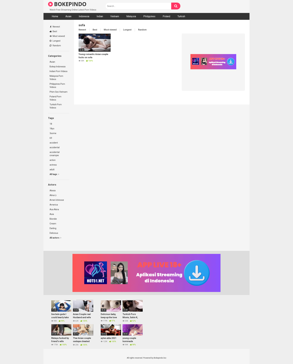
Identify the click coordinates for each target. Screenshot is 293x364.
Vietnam (114, 16)
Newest (56, 26)
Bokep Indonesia (57, 66)
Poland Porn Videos (55, 98)
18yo (52, 128)
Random (56, 45)
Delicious (54, 233)
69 (51, 138)
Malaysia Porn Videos (56, 77)
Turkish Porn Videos (56, 106)
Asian (68, 16)
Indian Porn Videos (58, 71)
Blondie (53, 219)
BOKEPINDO (70, 4)
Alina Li (53, 195)
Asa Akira (54, 209)
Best (54, 31)
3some (53, 133)
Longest (56, 41)
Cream (53, 223)
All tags (54, 174)
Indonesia (84, 16)
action (53, 160)
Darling (53, 228)
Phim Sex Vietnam (58, 92)
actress (53, 165)
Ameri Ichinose (57, 200)
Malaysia (131, 16)
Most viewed (58, 36)
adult (52, 169)
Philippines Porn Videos (57, 85)
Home (55, 16)
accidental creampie (55, 154)
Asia (52, 214)
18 (51, 124)
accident (54, 142)
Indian (100, 16)
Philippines (149, 16)
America (54, 204)
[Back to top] (283, 355)
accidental (55, 147)
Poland (166, 16)
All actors (55, 238)
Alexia (53, 190)
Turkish (181, 16)
